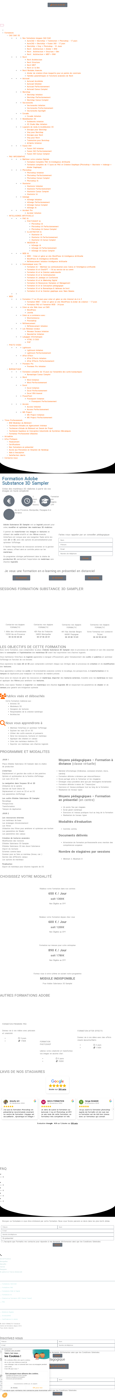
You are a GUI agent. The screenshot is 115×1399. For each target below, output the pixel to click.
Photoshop (26, 170)
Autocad (25, 78)
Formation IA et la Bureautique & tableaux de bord (48, 288)
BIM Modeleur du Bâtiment (20, 423)
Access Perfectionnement (38, 409)
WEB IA (25, 253)
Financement (14, 442)
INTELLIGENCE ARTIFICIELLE (21, 216)
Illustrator (26, 183)
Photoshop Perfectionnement (39, 175)
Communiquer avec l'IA (31, 264)
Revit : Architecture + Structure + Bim (43, 52)
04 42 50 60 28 (8, 1255)
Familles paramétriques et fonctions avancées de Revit (50, 76)
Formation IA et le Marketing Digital (42, 280)
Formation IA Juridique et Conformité (42, 278)
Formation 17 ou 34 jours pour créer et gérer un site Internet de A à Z (52, 299)
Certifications (14, 444)
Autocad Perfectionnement (38, 87)
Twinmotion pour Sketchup (38, 140)
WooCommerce (33, 318)
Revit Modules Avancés (32, 70)
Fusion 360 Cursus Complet (38, 154)
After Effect (27, 356)
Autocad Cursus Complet (37, 89)
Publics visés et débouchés (25, 696)
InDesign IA (31, 208)
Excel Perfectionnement (37, 391)
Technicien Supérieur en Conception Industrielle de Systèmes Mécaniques (40, 431)
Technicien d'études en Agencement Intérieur (28, 426)
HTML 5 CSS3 (33, 339)
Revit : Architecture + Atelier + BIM (42, 49)
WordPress (31, 310)
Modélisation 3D (29, 119)
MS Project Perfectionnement (39, 418)
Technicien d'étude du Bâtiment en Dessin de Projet (31, 428)
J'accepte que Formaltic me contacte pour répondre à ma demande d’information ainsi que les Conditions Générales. (52, 1242)
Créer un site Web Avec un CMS (36, 307)
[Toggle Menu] (2, 25)
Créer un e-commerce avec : (34, 315)
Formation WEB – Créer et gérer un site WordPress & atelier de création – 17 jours (62, 302)
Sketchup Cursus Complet (38, 100)
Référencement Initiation (37, 326)
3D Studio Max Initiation (37, 124)
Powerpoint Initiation (35, 399)
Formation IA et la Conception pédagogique (45, 286)
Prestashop (31, 321)
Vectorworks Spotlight (36, 111)
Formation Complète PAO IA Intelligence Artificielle (48, 162)
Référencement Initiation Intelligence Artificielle (47, 261)
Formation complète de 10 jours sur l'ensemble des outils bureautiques (52, 372)
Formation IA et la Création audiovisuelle (44, 272)
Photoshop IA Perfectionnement (45, 226)
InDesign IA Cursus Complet (43, 251)
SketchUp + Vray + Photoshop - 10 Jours (44, 46)
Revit (24, 57)
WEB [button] (11, 296)
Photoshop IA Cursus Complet (44, 229)
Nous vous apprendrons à (24, 723)
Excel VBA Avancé (34, 393)
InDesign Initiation (34, 200)
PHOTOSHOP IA (34, 221)
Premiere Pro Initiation (36, 366)
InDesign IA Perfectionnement (44, 248)
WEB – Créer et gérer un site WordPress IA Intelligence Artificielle (55, 256)
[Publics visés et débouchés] (3, 696)
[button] (57, 1084)
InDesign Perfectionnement (38, 202)
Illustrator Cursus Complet (38, 191)
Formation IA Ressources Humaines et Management (48, 283)
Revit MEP (31, 65)
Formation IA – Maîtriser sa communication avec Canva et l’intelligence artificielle (61, 267)
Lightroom (26, 348)
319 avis (74, 1123)
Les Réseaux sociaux (31, 329)
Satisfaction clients (17, 455)
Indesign (25, 197)
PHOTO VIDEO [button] (15, 345)
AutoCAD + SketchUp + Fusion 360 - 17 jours (46, 43)
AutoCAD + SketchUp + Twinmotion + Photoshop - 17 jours (52, 41)
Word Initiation (33, 380)
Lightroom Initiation (35, 350)
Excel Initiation (33, 388)
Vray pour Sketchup (35, 132)
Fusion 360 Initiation (35, 148)
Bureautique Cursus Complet (38, 374)
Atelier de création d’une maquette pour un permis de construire (54, 73)
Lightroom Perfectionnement (39, 353)
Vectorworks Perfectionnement (40, 108)
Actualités (8, 436)
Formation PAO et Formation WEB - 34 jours (45, 305)
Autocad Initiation (34, 84)
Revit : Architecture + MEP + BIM (41, 54)
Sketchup (26, 92)
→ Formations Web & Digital (10, 1291)
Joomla (30, 313)
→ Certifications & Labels (9, 1319)
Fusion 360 (26, 146)
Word (24, 377)
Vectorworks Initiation (36, 105)
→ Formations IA (6, 1295)
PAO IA (25, 218)
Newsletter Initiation (35, 334)
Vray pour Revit (33, 138)
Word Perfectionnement (37, 383)
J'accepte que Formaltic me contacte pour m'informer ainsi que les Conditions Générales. (39, 1390)
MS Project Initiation (35, 415)
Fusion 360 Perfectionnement (39, 151)
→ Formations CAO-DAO (8, 1284)
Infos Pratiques (10, 439)
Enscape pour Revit (35, 135)
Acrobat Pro (27, 210)
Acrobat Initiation (34, 213)
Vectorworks (27, 103)
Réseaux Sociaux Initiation (38, 331)
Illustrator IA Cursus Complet (43, 240)
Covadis (25, 113)
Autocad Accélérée (35, 81)
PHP (29, 342)
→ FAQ (2, 1302)
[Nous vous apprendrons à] (3, 723)
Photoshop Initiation (35, 173)
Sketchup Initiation (35, 95)
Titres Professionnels (13, 420)
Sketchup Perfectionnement (39, 97)
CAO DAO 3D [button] (14, 35)
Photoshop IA (32, 181)
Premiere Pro (27, 364)
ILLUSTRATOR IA (34, 232)
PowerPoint (27, 396)
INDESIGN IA (32, 243)
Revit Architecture (34, 60)
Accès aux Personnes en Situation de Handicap (29, 450)
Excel (24, 385)
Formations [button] (9, 33)
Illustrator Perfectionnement (39, 189)
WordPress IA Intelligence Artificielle (42, 259)
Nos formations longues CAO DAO (36, 38)
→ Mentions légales (7, 1312)
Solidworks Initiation (35, 122)
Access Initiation (34, 407)
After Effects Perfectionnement (40, 361)
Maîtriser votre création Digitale (35, 159)
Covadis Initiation (34, 116)
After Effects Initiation (36, 358)
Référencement (28, 323)
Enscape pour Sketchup (37, 130)
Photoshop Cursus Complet (38, 178)
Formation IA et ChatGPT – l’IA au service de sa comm (50, 270)
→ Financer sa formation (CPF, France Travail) (16, 1298)
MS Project (27, 412)
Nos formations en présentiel (21, 447)
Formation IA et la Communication (41, 275)
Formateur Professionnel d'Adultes (23, 434)
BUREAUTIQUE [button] (15, 369)
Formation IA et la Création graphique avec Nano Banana (50, 291)
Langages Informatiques (32, 337)
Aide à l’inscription (16, 452)
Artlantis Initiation (34, 143)
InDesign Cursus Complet (37, 205)
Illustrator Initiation (35, 186)
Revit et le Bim (33, 68)
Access (25, 404)
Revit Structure (33, 62)
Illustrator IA (32, 194)
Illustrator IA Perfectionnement (44, 237)
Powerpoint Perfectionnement (44, 401)
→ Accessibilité (5, 1315)
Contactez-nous (11, 458)
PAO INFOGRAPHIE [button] (17, 157)
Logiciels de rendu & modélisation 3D (38, 127)
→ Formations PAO (6, 1287)
